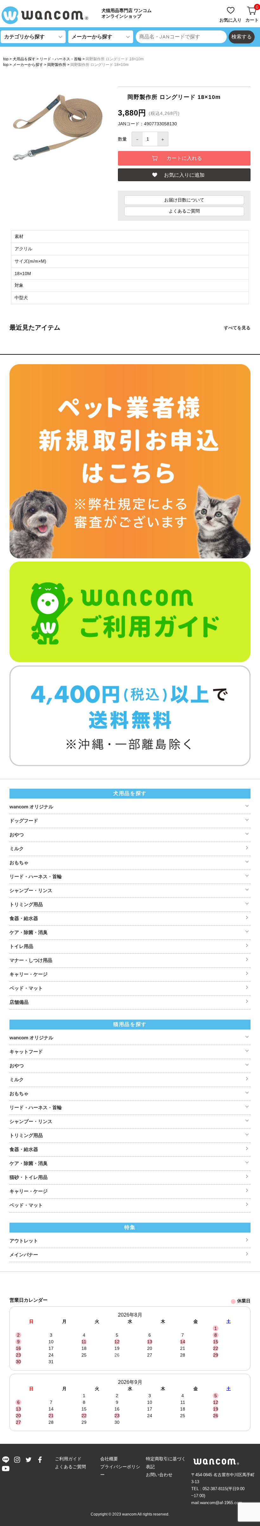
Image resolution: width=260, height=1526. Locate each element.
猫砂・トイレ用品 (29, 1177)
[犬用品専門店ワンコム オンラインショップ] (47, 15)
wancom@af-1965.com (221, 1502)
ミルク (17, 848)
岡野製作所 (56, 64)
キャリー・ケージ (29, 974)
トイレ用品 (21, 946)
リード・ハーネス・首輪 (60, 59)
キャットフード (26, 1051)
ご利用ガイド (68, 1458)
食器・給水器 (24, 918)
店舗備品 (19, 1002)
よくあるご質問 (184, 211)
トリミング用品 (26, 904)
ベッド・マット (26, 988)
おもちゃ (19, 862)
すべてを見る (237, 327)
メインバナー (24, 1254)
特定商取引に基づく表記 (166, 1462)
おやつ (17, 834)
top (6, 59)
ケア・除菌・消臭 (29, 932)
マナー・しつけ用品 (31, 960)
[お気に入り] (231, 7)
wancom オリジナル (31, 806)
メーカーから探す (28, 64)
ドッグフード (24, 820)
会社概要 (109, 1458)
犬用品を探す (24, 59)
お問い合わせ (159, 1474)
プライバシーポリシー (120, 1470)
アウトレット (24, 1240)
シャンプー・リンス (31, 890)
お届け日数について (184, 199)
